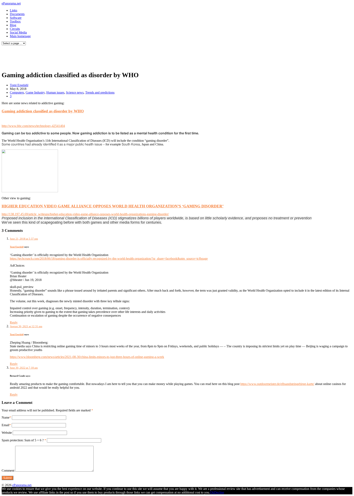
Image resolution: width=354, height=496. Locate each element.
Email (5, 425)
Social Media (18, 32)
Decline (219, 492)
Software (16, 17)
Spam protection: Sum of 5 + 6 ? (23, 440)
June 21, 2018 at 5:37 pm (24, 238)
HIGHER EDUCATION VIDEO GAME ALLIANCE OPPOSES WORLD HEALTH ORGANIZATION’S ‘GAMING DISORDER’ (113, 206)
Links (13, 10)
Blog (13, 25)
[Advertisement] (78, 57)
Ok (212, 492)
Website (7, 432)
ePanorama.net (11, 3)
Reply (14, 322)
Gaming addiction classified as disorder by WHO (43, 111)
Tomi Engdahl (19, 85)
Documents (17, 14)
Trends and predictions (100, 92)
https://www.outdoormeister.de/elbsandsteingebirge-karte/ (277, 384)
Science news (75, 92)
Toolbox (15, 21)
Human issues (55, 92)
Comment (8, 470)
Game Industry (35, 92)
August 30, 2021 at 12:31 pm (26, 326)
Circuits (15, 29)
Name (5, 417)
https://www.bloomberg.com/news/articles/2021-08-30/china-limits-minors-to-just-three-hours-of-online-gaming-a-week (87, 357)
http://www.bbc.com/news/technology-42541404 (33, 126)
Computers (17, 92)
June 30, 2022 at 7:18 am (24, 367)
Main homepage (20, 36)
